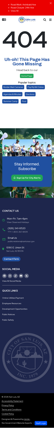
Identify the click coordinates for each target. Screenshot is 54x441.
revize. (27, 419)
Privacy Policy (8, 405)
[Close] (50, 3)
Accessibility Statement (12, 401)
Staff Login (41, 423)
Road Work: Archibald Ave (23, 4)
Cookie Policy (8, 414)
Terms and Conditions (11, 409)
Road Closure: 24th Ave (22, 7)
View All (14, 10)
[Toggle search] (44, 19)
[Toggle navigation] (50, 19)
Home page (26, 76)
